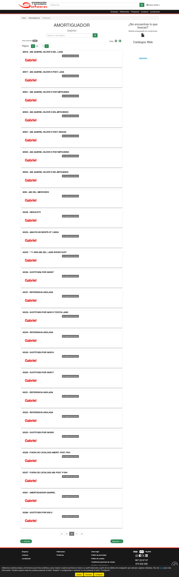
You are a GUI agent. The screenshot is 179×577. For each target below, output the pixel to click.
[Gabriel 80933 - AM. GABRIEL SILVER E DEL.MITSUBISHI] (31, 180)
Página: (25, 45)
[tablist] (143, 58)
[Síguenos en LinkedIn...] (146, 556)
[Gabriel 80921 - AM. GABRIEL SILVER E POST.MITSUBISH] (31, 100)
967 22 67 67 (141, 560)
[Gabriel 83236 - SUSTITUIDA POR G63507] (31, 280)
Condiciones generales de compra (103, 562)
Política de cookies (97, 558)
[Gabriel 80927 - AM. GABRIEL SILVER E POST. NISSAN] (31, 140)
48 (82, 534)
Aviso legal (95, 552)
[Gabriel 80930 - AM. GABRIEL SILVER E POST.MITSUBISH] (31, 160)
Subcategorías (34, 18)
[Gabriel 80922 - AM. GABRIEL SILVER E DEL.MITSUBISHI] (31, 120)
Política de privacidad (98, 555)
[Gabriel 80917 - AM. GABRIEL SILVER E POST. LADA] (31, 80)
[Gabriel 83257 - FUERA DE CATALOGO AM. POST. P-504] (31, 481)
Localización (155, 11)
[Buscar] (141, 5)
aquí (161, 568)
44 (62, 534)
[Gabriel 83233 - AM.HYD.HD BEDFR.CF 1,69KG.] (31, 240)
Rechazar (88, 574)
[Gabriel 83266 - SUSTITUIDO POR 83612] (31, 521)
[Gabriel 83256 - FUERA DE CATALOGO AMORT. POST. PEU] (31, 461)
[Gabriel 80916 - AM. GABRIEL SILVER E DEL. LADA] (31, 60)
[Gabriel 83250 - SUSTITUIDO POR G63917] (31, 380)
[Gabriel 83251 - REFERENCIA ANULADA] (31, 400)
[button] (116, 41)
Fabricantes (124, 11)
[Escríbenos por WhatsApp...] (136, 556)
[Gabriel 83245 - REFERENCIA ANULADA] (31, 340)
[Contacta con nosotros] (175, 565)
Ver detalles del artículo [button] (70, 56)
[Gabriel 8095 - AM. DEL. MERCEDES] (31, 200)
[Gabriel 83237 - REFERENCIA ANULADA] (31, 300)
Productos (135, 11)
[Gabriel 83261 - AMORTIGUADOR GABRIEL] (31, 501)
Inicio (24, 18)
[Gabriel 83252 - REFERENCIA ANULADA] (31, 420)
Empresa (114, 11)
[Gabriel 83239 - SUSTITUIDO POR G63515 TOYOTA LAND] (31, 320)
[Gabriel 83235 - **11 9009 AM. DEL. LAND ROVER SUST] (31, 260)
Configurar (99, 574)
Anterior (26, 541)
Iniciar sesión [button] (153, 5)
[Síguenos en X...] (143, 556)
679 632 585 (142, 563)
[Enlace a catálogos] (143, 58)
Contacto (144, 11)
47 (77, 534)
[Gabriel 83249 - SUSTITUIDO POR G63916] (31, 360)
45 (67, 534)
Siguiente (117, 541)
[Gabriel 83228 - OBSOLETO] (31, 220)
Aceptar (79, 574)
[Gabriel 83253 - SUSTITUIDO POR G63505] (31, 440)
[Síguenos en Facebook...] (140, 556)
